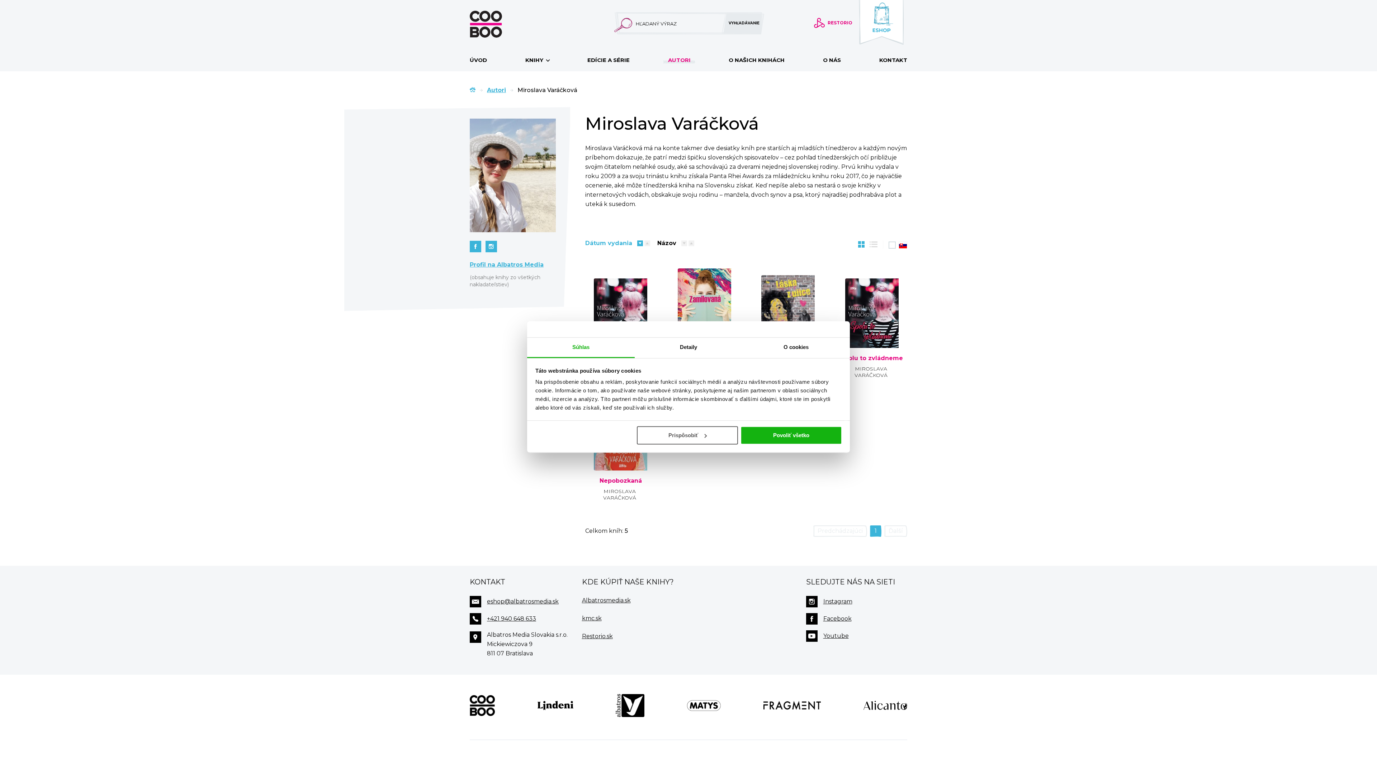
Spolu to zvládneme (872, 358)
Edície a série (608, 60)
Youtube (836, 635)
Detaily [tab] (688, 347)
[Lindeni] (555, 705)
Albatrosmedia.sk (606, 600)
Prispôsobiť (683, 435)
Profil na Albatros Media (507, 264)
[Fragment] (792, 705)
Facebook (837, 618)
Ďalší (896, 530)
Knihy (535, 60)
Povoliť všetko (791, 435)
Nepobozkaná (621, 481)
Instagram (837, 601)
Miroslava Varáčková (871, 372)
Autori (679, 60)
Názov (666, 243)
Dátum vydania (608, 243)
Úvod (478, 60)
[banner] (497, 24)
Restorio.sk (597, 636)
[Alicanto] (885, 705)
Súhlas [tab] (581, 347)
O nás (832, 60)
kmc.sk (592, 618)
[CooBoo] (482, 705)
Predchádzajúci (840, 530)
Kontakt (893, 60)
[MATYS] (704, 705)
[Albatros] (630, 705)
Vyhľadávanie (744, 23)
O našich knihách (757, 60)
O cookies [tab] (796, 347)
